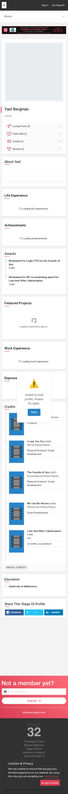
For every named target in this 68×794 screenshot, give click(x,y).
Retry (34, 412)
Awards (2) (18, 149)
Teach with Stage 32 (34, 756)
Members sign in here (34, 712)
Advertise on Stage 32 (34, 752)
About (8, 16)
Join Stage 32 (58, 5)
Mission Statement (34, 745)
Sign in (45, 5)
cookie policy (51, 776)
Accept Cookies (50, 782)
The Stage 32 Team (34, 741)
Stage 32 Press (34, 749)
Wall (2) (20, 133)
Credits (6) (18, 141)
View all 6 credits (16, 567)
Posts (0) (21, 126)
